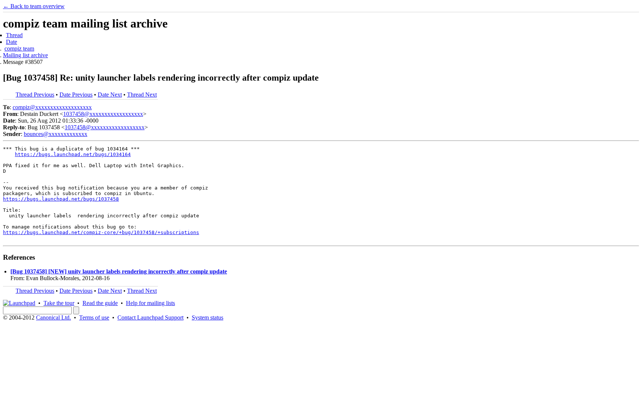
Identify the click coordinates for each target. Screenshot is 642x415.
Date (11, 42)
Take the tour (58, 303)
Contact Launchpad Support (150, 317)
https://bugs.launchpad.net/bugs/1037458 (61, 199)
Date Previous (76, 94)
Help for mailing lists (150, 303)
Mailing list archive (25, 55)
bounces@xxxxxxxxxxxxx (55, 134)
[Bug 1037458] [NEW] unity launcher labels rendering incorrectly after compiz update (118, 271)
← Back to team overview (34, 6)
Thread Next (142, 94)
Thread (14, 35)
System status (207, 317)
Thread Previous (35, 94)
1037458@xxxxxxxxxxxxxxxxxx (103, 114)
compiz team (19, 48)
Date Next (110, 94)
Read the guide (100, 303)
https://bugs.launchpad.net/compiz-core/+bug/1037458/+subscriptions (101, 232)
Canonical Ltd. (53, 317)
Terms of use (94, 317)
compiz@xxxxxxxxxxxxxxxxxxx (52, 107)
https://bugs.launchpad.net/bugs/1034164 (73, 154)
